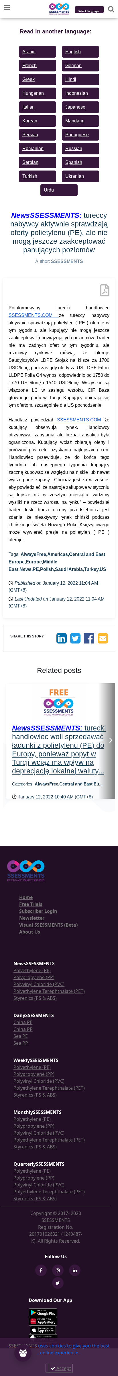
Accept (63, 1368)
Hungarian (33, 93)
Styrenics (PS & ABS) (35, 998)
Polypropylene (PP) (33, 977)
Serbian (30, 162)
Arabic (29, 51)
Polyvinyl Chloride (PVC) (38, 984)
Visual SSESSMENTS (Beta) (48, 925)
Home (26, 897)
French (29, 65)
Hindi (70, 79)
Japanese (75, 107)
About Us (29, 932)
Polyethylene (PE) (32, 970)
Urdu (49, 190)
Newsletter (31, 918)
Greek (28, 79)
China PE (22, 1022)
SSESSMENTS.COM (34, 315)
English (73, 51)
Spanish (73, 162)
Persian (30, 134)
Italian (28, 107)
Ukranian (74, 176)
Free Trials (30, 904)
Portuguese (77, 134)
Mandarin (74, 120)
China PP (23, 1029)
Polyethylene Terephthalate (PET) (49, 991)
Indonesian (76, 93)
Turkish (29, 176)
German (73, 65)
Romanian (33, 148)
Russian (73, 148)
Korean (29, 120)
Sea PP (20, 1043)
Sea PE (20, 1036)
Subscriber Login (38, 911)
